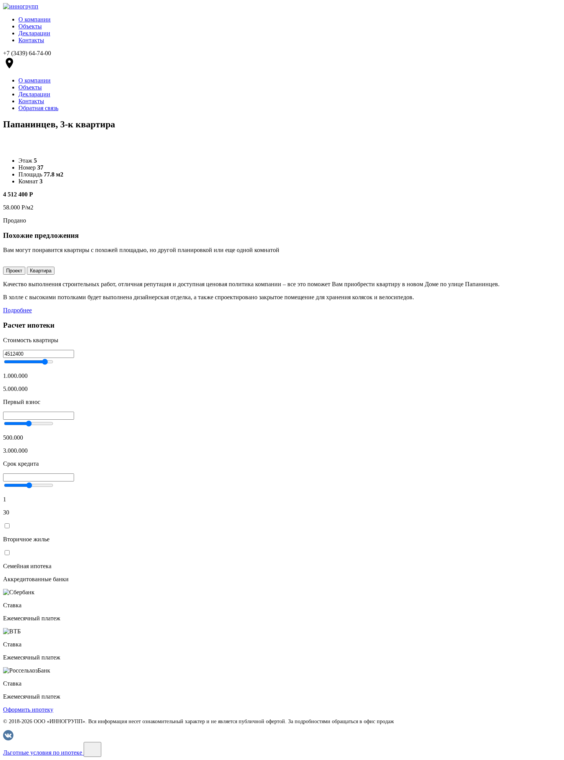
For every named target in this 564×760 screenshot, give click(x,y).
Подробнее (17, 310)
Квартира (40, 271)
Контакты (31, 40)
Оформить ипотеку (28, 709)
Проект (14, 271)
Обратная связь (38, 108)
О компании (34, 19)
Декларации (34, 33)
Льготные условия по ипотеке (43, 752)
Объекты (30, 26)
